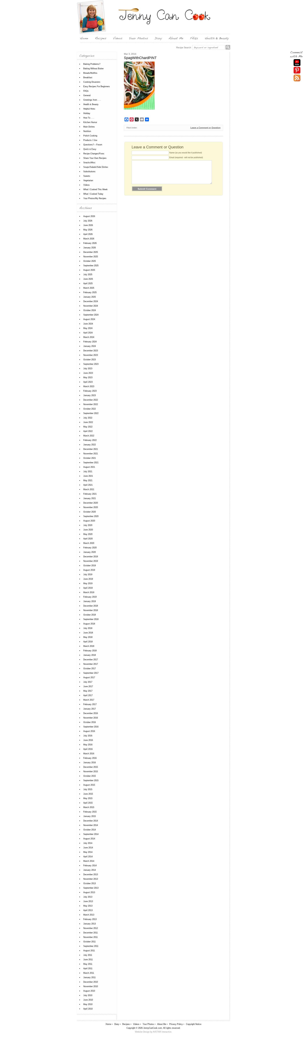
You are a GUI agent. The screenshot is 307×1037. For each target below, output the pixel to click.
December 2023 (90, 350)
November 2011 (90, 937)
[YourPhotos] (138, 38)
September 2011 (90, 946)
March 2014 (88, 861)
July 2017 (87, 682)
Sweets (86, 176)
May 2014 (87, 852)
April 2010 (88, 1009)
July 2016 (87, 735)
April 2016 (88, 749)
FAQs (86, 91)
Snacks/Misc (89, 162)
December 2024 (90, 301)
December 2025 (90, 252)
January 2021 (89, 498)
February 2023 (90, 391)
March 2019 (88, 592)
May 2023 (87, 377)
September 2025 (90, 265)
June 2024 (88, 324)
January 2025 (89, 297)
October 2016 (89, 722)
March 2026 (88, 238)
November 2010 (90, 986)
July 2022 (87, 418)
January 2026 (89, 247)
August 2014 (89, 838)
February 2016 (90, 758)
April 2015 (88, 803)
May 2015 (87, 798)
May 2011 (87, 964)
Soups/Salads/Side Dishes (95, 167)
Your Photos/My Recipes (94, 198)
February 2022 (90, 440)
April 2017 (88, 695)
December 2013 (90, 874)
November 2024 (90, 306)
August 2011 (89, 950)
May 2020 (87, 534)
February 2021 (90, 494)
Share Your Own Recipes (94, 158)
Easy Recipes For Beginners (96, 86)
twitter (297, 78)
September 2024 (90, 315)
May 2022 (87, 427)
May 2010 (87, 1004)
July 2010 (87, 995)
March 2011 (88, 973)
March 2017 (88, 700)
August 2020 (89, 521)
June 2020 (88, 529)
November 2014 (90, 825)
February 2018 (90, 650)
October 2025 (89, 261)
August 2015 (89, 785)
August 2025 (89, 270)
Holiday (86, 113)
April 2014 (88, 856)
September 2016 (90, 727)
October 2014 (89, 829)
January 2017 (89, 709)
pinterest (297, 70)
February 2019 (90, 597)
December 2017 (90, 659)
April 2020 (88, 538)
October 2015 (89, 776)
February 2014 (90, 865)
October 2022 (89, 409)
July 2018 (87, 628)
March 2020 (88, 543)
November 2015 (90, 771)
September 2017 (90, 673)
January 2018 (89, 655)
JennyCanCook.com (152, 1028)
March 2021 (88, 489)
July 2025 (87, 274)
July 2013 (87, 897)
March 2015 (88, 807)
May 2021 (87, 480)
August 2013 (89, 892)
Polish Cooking (90, 135)
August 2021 (89, 467)
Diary (116, 1024)
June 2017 (88, 686)
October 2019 (89, 565)
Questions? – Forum (92, 144)
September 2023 (90, 364)
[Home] (84, 38)
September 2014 (90, 834)
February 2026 (90, 243)
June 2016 (88, 740)
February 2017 (90, 704)
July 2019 (87, 574)
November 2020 (90, 507)
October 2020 (89, 512)
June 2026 (88, 225)
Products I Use (90, 140)
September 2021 (90, 462)
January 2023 (89, 395)
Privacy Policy (176, 1024)
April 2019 (88, 588)
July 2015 (87, 789)
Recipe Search (183, 47)
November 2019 (90, 561)
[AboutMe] (176, 38)
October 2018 (89, 615)
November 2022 (90, 404)
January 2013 (89, 924)
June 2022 (88, 422)
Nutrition (87, 131)
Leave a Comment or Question (205, 127)
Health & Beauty (90, 104)
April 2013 (88, 910)
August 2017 (89, 677)
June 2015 (88, 794)
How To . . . (88, 118)
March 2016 (88, 753)
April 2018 (88, 641)
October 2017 (89, 668)
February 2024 (90, 341)
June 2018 (88, 632)
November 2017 (90, 664)
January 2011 (89, 977)
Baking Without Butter (93, 68)
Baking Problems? (91, 64)
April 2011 (87, 968)
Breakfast (87, 77)
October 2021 (89, 458)
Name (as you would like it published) (185, 153)
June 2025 (88, 279)
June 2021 (88, 476)
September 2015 (90, 780)
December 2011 (90, 932)
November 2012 (90, 928)
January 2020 (89, 552)
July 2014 (87, 843)
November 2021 (90, 453)
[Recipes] (100, 38)
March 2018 (88, 646)
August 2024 (89, 319)
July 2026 (87, 221)
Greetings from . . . (92, 100)
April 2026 (88, 234)
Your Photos (148, 1024)
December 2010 (90, 982)
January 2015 (89, 816)
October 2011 (89, 941)
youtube (297, 62)
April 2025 (88, 283)
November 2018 (90, 610)
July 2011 (87, 955)
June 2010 (88, 1000)
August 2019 (89, 570)
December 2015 (90, 767)
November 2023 (90, 355)
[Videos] (117, 38)
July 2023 (87, 368)
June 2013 (88, 901)
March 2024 (88, 337)
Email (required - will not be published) (186, 157)
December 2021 (90, 449)
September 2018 (90, 619)
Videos (86, 185)
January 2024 (89, 346)
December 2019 (90, 556)
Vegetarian (88, 180)
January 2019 (89, 601)
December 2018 (90, 606)
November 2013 (90, 879)
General (87, 95)
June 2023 (88, 373)
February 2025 (90, 292)
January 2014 (89, 870)
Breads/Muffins (90, 73)
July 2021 (87, 471)
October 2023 (89, 359)
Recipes (126, 1024)
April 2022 (88, 431)
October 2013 (89, 883)
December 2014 (90, 821)
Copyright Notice (193, 1024)
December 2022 (90, 400)
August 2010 (89, 991)
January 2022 (89, 444)
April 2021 (88, 485)
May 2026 (87, 230)
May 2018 (87, 637)
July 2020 (87, 525)
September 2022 (90, 413)
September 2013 (90, 888)
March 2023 (88, 386)
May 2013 (87, 906)
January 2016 (89, 762)
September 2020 (90, 516)
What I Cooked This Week (95, 189)
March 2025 (88, 288)
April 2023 (88, 382)
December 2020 (90, 503)
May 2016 (87, 744)
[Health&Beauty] (217, 38)
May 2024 (87, 328)
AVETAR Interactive (162, 1032)
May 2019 (87, 583)
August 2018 (89, 624)
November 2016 (90, 718)
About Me (161, 1024)
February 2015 (90, 812)
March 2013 (88, 915)
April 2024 (88, 332)
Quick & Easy (89, 149)
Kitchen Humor (90, 122)
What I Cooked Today (93, 194)
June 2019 (88, 579)
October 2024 (89, 310)
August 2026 (89, 216)
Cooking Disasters (91, 82)
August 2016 (89, 731)
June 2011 (88, 959)
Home (108, 1024)
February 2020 (90, 547)
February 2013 (90, 919)
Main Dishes (89, 127)
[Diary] (158, 38)
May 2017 (87, 691)
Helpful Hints (89, 109)
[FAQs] (194, 38)
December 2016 (90, 713)
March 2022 (88, 435)
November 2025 (90, 256)
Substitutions (89, 171)
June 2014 (88, 847)
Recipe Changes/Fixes (93, 153)
